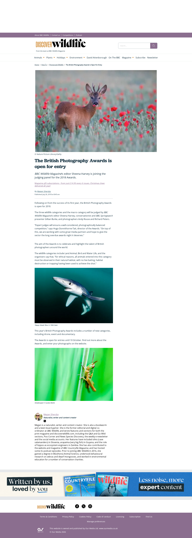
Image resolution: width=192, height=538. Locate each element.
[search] (153, 46)
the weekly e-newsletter (96, 436)
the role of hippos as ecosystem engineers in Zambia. (71, 444)
